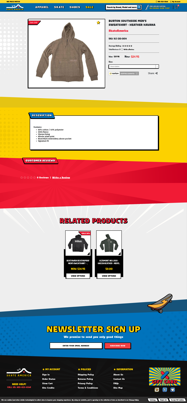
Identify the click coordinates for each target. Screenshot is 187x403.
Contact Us (119, 378)
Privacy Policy (85, 383)
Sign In (46, 374)
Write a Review (61, 177)
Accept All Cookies (177, 400)
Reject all (163, 400)
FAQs (116, 383)
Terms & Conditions (88, 387)
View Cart (47, 383)
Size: (111, 62)
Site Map (118, 387)
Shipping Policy (86, 374)
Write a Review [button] (129, 49)
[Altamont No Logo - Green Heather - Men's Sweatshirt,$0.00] (109, 243)
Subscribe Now (117, 345)
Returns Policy (85, 378)
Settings (152, 400)
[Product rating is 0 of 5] (127, 46)
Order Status (48, 378)
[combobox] (124, 7)
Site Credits (48, 387)
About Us (118, 374)
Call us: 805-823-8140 (19, 387)
